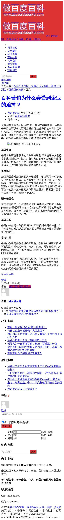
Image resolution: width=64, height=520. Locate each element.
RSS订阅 (6, 80)
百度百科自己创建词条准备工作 (24, 353)
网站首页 (12, 47)
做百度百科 (13, 113)
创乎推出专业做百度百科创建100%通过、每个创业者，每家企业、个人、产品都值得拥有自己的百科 (34, 382)
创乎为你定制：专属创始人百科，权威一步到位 (35, 507)
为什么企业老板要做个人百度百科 (26, 330)
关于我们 (12, 60)
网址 (9, 438)
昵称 (9, 432)
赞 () (4, 280)
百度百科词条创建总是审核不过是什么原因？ (33, 311)
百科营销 (26, 286)
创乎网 (5, 83)
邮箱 (9, 435)
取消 (3, 410)
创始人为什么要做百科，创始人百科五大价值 (32, 343)
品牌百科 (12, 54)
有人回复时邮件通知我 (16, 422)
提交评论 (6, 426)
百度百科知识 (16, 89)
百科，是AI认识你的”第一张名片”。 (27, 327)
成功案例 (12, 51)
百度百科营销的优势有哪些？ (22, 314)
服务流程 (12, 64)
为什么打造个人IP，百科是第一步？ (27, 340)
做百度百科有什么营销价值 (22, 389)
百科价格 (12, 57)
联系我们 (12, 70)
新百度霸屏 (13, 67)
